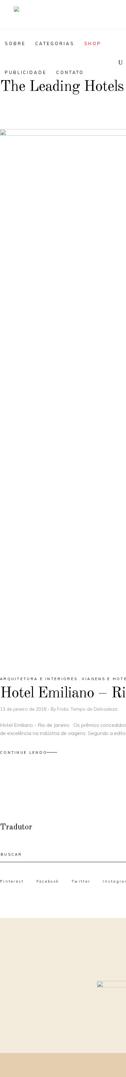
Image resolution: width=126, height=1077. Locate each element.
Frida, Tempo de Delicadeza (87, 709)
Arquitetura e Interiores (39, 679)
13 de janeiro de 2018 (23, 709)
